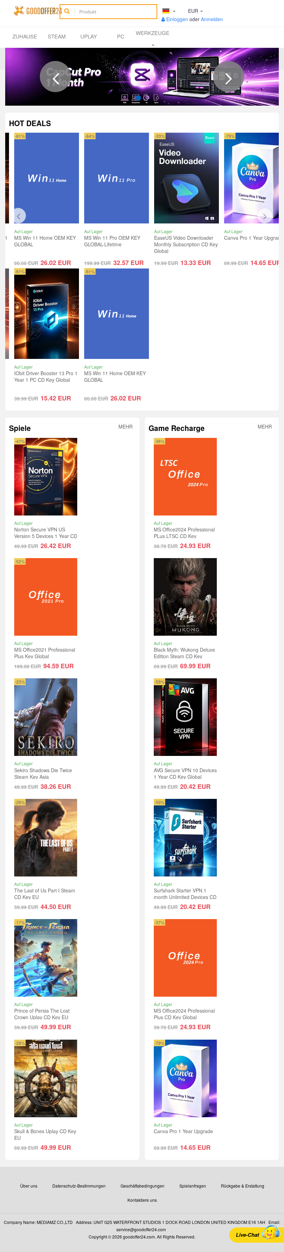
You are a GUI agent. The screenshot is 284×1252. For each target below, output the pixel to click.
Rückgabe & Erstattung (242, 1186)
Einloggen (177, 19)
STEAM (57, 36)
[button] (55, 76)
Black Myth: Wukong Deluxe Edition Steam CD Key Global (184, 656)
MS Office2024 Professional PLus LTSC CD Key (184, 532)
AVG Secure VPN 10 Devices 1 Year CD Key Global (185, 773)
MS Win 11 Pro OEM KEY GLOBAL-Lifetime (42, 241)
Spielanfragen (192, 1186)
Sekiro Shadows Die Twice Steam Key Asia (43, 773)
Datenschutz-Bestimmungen (79, 1186)
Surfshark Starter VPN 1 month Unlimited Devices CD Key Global (185, 897)
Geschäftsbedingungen (143, 1186)
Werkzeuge (152, 32)
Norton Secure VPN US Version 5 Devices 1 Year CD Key (45, 536)
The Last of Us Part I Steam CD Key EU (44, 893)
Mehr (125, 427)
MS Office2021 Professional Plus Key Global (44, 653)
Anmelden (212, 19)
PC (120, 36)
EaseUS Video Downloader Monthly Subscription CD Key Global (116, 244)
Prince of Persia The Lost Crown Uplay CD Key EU (42, 1014)
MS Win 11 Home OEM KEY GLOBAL (45, 376)
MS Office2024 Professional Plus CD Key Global (184, 1014)
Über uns (28, 1186)
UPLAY (88, 36)
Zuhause (24, 36)
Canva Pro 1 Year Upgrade (183, 237)
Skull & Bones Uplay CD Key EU (45, 1134)
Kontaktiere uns (142, 1200)
